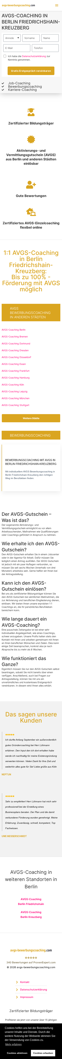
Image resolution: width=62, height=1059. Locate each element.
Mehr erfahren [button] (13, 1044)
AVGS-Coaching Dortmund (16, 343)
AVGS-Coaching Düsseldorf (16, 357)
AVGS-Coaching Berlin (13, 329)
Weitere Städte (31, 418)
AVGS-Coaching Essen (14, 364)
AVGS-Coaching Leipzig (14, 391)
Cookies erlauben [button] (43, 1053)
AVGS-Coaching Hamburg (16, 377)
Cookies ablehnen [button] (17, 1053)
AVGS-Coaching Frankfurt (15, 370)
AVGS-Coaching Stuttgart (15, 405)
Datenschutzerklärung (34, 56)
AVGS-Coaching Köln (13, 384)
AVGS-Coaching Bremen (15, 336)
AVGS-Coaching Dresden (15, 350)
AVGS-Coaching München (15, 398)
